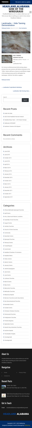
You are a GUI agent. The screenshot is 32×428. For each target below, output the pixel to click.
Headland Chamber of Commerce (12, 252)
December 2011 (8, 190)
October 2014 (7, 158)
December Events (8, 236)
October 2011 (7, 193)
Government (7, 249)
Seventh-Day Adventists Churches (13, 327)
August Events (8, 223)
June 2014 (7, 161)
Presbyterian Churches (10, 317)
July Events (7, 272)
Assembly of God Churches (11, 219)
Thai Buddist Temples (9, 333)
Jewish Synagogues (9, 268)
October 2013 (7, 180)
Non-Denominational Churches (12, 301)
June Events (7, 275)
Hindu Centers (8, 259)
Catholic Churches (9, 226)
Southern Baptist (8, 330)
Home (5, 372)
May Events (7, 285)
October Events (8, 307)
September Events (9, 324)
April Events (7, 213)
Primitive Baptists (8, 320)
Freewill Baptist (8, 245)
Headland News (8, 255)
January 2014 (8, 174)
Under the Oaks (8, 113)
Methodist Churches (9, 291)
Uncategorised (8, 337)
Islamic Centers (8, 262)
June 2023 (7, 151)
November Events (8, 304)
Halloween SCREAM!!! (10, 123)
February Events (6, 28)
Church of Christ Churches (11, 229)
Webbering (27, 425)
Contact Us (7, 376)
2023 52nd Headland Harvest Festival (14, 116)
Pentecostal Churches (10, 314)
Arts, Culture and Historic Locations (13, 216)
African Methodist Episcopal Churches (14, 210)
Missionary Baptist (9, 294)
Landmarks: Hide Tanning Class (21, 91)
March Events (7, 281)
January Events (8, 265)
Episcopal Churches (9, 239)
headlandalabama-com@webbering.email (17, 407)
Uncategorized (8, 340)
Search (5, 97)
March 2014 (7, 167)
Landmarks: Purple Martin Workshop (12, 87)
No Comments (23, 28)
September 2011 (8, 197)
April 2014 (7, 164)
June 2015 (7, 154)
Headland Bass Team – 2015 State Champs (15, 120)
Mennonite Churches (9, 288)
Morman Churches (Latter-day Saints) (14, 298)
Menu (30, 12)
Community (7, 232)
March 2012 (7, 184)
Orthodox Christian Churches (11, 311)
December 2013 (8, 177)
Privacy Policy (22, 372)
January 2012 (8, 187)
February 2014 (8, 171)
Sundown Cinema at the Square (12, 126)
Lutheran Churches (9, 278)
